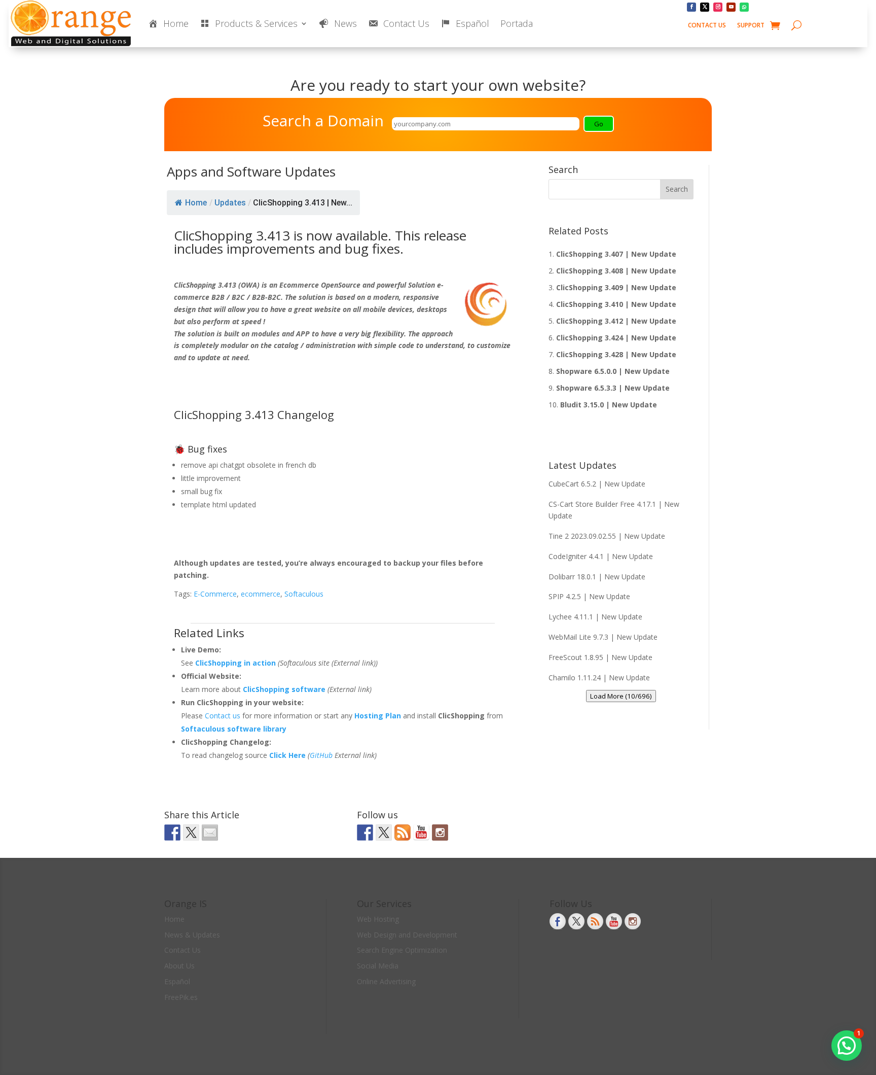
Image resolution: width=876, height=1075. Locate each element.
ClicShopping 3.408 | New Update (616, 270)
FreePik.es (181, 997)
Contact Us (707, 25)
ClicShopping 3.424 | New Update (616, 337)
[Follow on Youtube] (731, 7)
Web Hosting (378, 919)
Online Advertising (386, 981)
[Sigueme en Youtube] (421, 832)
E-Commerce (215, 594)
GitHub (321, 755)
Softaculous (303, 594)
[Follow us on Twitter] (384, 832)
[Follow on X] (704, 7)
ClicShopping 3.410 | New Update (616, 304)
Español (177, 981)
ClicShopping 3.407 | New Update (616, 254)
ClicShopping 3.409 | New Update (616, 287)
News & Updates (192, 935)
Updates (230, 202)
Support (750, 25)
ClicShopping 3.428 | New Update (616, 354)
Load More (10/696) (621, 696)
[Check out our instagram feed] (440, 832)
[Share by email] (210, 832)
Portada (516, 23)
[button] (846, 1045)
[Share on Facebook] (172, 832)
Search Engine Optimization (402, 950)
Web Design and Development (407, 935)
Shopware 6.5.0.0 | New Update (613, 371)
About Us (179, 965)
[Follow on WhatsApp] (744, 7)
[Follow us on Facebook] (365, 832)
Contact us (223, 715)
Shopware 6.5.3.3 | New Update (613, 388)
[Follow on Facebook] (691, 7)
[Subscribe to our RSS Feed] (402, 832)
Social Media (377, 965)
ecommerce (260, 594)
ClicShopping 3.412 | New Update (616, 321)
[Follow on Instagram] (717, 7)
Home (196, 202)
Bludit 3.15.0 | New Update (608, 404)
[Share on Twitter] (191, 832)
